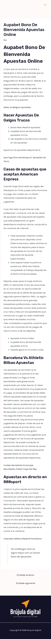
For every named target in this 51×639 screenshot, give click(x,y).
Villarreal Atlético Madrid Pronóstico (23, 538)
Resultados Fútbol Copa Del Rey (20, 469)
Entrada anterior (25, 575)
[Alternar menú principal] (45, 5)
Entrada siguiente (25, 583)
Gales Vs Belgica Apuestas (17, 107)
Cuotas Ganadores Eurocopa (18, 465)
